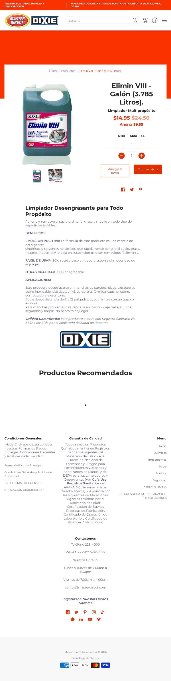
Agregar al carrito (115, 171)
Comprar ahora (148, 169)
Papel (163, 466)
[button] (145, 20)
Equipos (161, 473)
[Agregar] (141, 156)
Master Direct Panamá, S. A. (81, 652)
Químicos (160, 452)
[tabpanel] (85, 279)
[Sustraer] (121, 156)
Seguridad (160, 480)
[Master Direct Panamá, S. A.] (32, 20)
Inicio (163, 446)
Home (53, 71)
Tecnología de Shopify (85, 658)
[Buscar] (135, 20)
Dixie (122, 135)
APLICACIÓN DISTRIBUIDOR (24, 490)
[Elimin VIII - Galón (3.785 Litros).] (37, 176)
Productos (68, 71)
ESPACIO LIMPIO (155, 487)
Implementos (157, 459)
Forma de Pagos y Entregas (23, 465)
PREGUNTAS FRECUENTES (22, 483)
